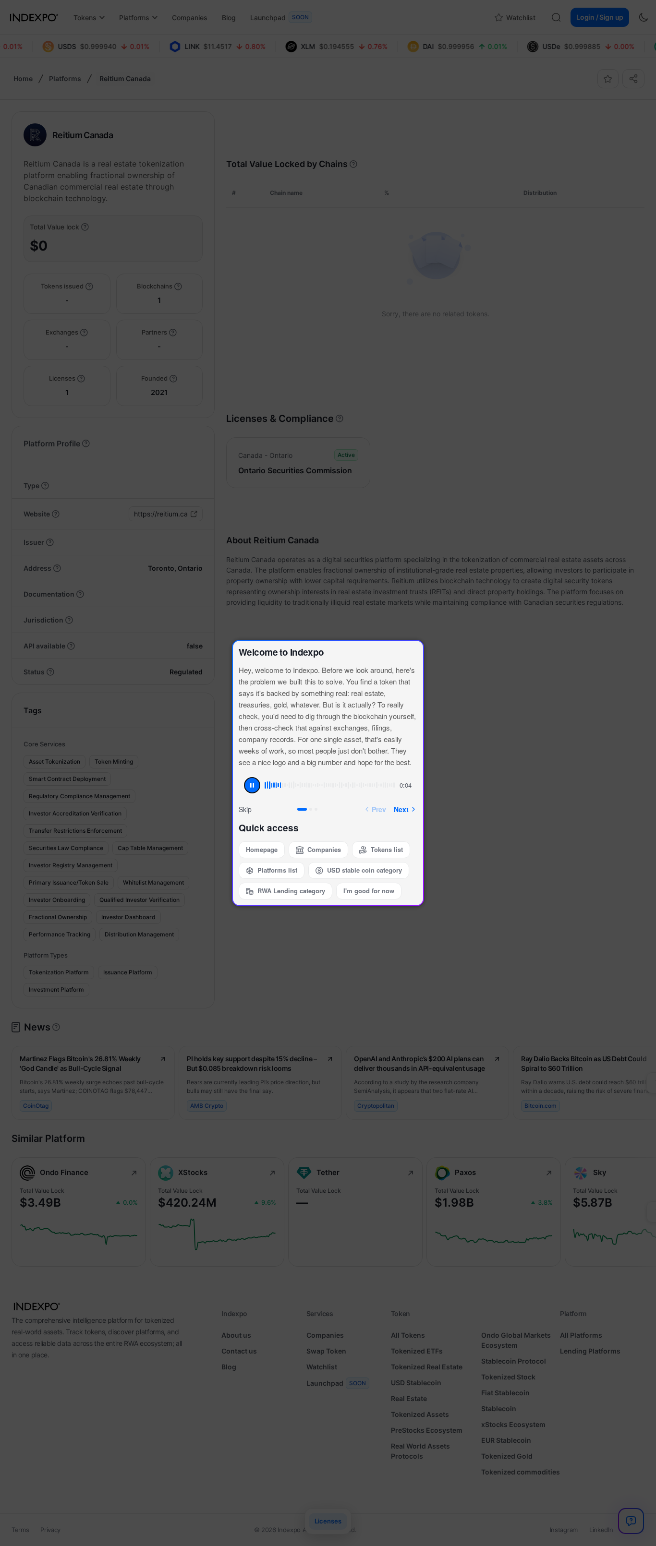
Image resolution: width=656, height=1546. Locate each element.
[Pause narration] (252, 785)
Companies (324, 849)
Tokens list (387, 849)
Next (401, 809)
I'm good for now (368, 890)
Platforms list (277, 870)
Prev (379, 809)
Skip (245, 809)
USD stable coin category (364, 870)
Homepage (262, 849)
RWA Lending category (291, 890)
